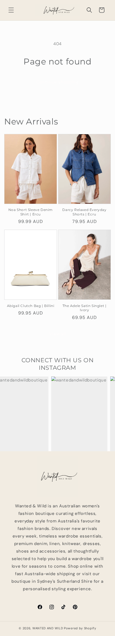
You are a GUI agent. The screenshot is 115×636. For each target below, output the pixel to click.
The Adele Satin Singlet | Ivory (85, 308)
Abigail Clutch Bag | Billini (30, 306)
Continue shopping (57, 82)
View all (57, 334)
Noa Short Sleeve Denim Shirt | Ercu (30, 212)
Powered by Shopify (80, 628)
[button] (11, 10)
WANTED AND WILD (47, 628)
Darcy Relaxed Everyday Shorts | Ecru (84, 212)
